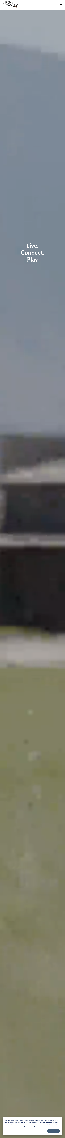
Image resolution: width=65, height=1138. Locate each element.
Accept (53, 1131)
